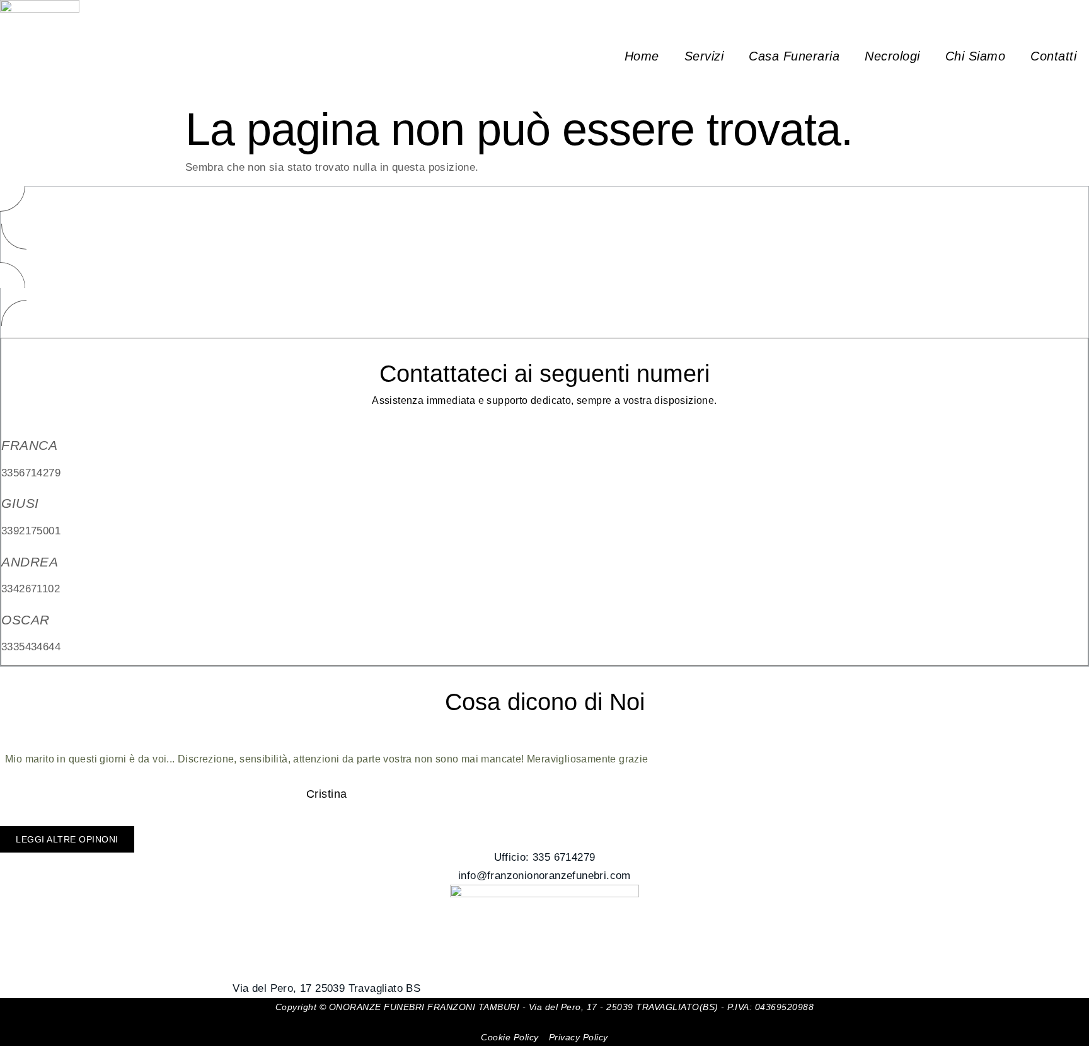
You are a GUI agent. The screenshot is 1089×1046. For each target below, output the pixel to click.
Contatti (1053, 56)
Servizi (704, 56)
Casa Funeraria (794, 56)
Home (642, 56)
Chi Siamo (975, 56)
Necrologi (892, 56)
